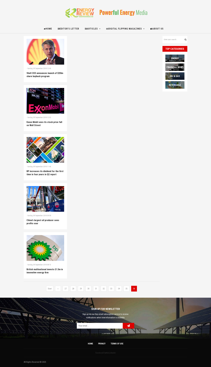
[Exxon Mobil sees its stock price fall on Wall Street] (45, 101)
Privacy (102, 344)
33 (111, 288)
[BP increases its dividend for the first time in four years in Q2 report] (45, 150)
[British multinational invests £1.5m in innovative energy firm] (45, 248)
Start (50, 288)
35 (126, 288)
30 (88, 288)
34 (119, 288)
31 (96, 288)
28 (73, 288)
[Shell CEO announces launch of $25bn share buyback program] (45, 52)
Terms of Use (117, 344)
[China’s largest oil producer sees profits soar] (45, 199)
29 (81, 288)
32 (104, 288)
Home (90, 344)
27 (66, 288)
